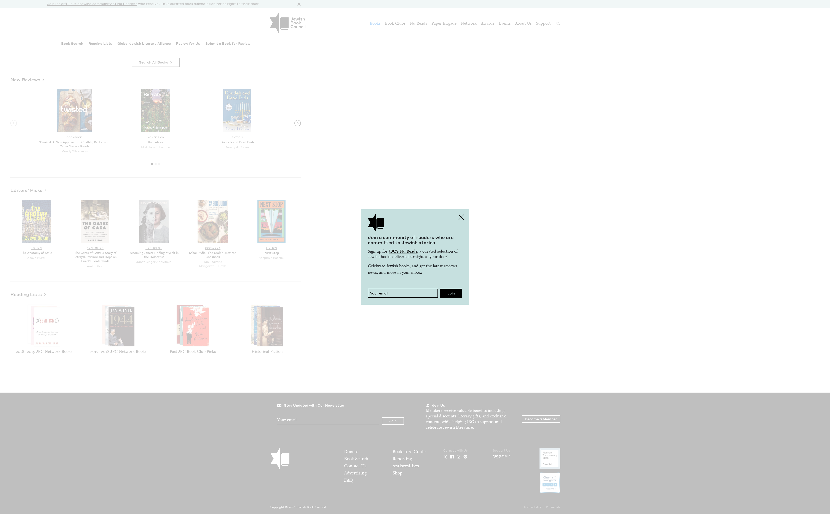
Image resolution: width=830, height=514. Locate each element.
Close (461, 217)
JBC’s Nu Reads (403, 251)
